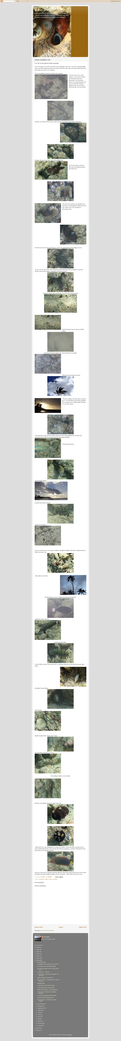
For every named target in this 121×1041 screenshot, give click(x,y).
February (40, 1023)
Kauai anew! (43, 9)
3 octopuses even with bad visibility (46, 966)
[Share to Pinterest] (62, 877)
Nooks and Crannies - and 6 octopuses (47, 989)
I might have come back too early (46, 985)
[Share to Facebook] (60, 877)
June (39, 1014)
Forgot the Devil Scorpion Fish (45, 997)
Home (61, 927)
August (40, 1010)
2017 (37, 1028)
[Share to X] (59, 877)
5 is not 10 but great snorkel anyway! (47, 995)
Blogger (70, 1034)
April (39, 1019)
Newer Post (39, 927)
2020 (37, 956)
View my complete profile (48, 939)
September (41, 1008)
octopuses (41, 879)
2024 (37, 947)
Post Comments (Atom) (48, 930)
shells (46, 879)
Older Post (82, 927)
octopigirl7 (47, 937)
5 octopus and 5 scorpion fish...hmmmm (47, 964)
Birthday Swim (41, 983)
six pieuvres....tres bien (43, 972)
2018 (37, 960)
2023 (37, 949)
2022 (37, 951)
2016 (37, 1030)
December (40, 962)
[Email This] (56, 877)
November (40, 1003)
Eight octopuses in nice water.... (45, 977)
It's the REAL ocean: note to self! (45, 987)
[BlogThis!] (57, 877)
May (39, 1016)
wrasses (55, 879)
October (40, 1006)
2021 (37, 953)
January (40, 1025)
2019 (37, 958)
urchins (50, 879)
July (39, 1012)
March (39, 1021)
